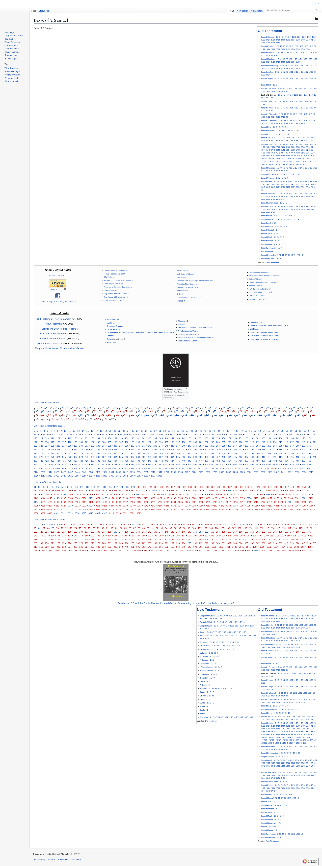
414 (286, 457)
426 (69, 461)
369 (309, 453)
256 (229, 446)
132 (297, 161)
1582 (239, 468)
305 (229, 450)
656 (41, 468)
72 (279, 153)
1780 (252, 468)
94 (279, 156)
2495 (118, 472)
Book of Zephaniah (268, 248)
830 (144, 468)
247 (178, 446)
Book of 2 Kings (267, 108)
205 (223, 442)
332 (98, 453)
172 (35, 442)
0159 (146, 498)
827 (126, 468)
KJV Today (108, 277)
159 (241, 438)
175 (52, 442)
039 (241, 487)
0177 (269, 498)
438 (138, 461)
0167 (201, 498)
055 (52, 491)
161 (252, 438)
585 (286, 464)
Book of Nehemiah (268, 131)
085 (223, 491)
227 (64, 446)
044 (270, 487)
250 (195, 446)
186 (115, 442)
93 (277, 156)
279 (81, 450)
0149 (77, 498)
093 (269, 491)
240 (138, 446)
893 (172, 468)
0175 (256, 498)
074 (161, 491)
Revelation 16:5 (113, 320)
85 (312, 153)
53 (287, 150)
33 (292, 40)
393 (166, 457)
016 (110, 487)
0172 (235, 498)
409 (258, 457)
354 (223, 453)
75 (287, 153)
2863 (132, 476)
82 (304, 153)
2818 (49, 476)
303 (218, 450)
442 (161, 461)
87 (262, 156)
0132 (247, 494)
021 (139, 487)
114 (289, 159)
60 (304, 150)
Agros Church (112, 342)
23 (267, 40)
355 (229, 453)
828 (132, 468)
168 (292, 438)
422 (47, 461)
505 (241, 464)
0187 (56, 502)
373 (52, 457)
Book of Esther (267, 134)
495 (183, 464)
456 (241, 461)
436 (126, 461)
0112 (111, 494)
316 (292, 450)
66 (264, 153)
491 (161, 464)
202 (206, 442)
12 (295, 37)
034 (213, 487)
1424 (225, 468)
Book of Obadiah (267, 230)
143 (279, 164)
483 (115, 464)
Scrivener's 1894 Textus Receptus (60, 328)
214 (275, 442)
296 (178, 450)
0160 (153, 498)
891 (161, 468)
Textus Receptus (114, 329)
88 (264, 156)
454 (229, 461)
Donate (53, 290)
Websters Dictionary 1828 (187, 287)
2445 (84, 472)
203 (212, 442)
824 (109, 468)
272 (41, 450)
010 (76, 487)
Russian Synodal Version (53, 338)
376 (69, 457)
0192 (91, 502)
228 (69, 446)
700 (92, 468)
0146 (56, 498)
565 (269, 464)
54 (289, 150)
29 (282, 40)
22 (264, 40)
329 (81, 453)
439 (144, 461)
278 (75, 450)
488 (144, 464)
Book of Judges (267, 78)
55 (292, 150)
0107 (77, 494)
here (171, 398)
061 (87, 491)
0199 (139, 502)
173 (41, 442)
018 (121, 487)
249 (189, 446)
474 (64, 464)
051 (310, 487)
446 (183, 461)
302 (212, 450)
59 (302, 150)
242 (149, 446)
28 (279, 40)
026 (167, 487)
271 (35, 450)
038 (235, 487)
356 (235, 453)
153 (206, 438)
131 (293, 161)
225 (52, 446)
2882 (146, 476)
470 (41, 464)
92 (274, 156)
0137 (275, 494)
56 (294, 150)
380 (92, 457)
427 (75, 461)
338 (132, 453)
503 (229, 464)
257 (235, 446)
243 (155, 446)
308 (246, 450)
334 (109, 453)
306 (235, 450)
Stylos (179, 294)
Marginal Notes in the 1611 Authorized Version (59, 348)
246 (172, 446)
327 (69, 453)
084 (218, 491)
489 (149, 464)
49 (277, 43)
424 (58, 461)
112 (282, 159)
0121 (171, 494)
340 (144, 453)
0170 (221, 498)
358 (246, 453)
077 (178, 491)
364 (280, 453)
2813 (297, 472)
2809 (269, 472)
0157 (132, 498)
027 (173, 487)
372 (47, 457)
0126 (206, 494)
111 (279, 159)
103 (305, 156)
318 (303, 450)
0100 (309, 491)
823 (104, 468)
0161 (159, 498)
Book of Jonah (266, 234)
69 (272, 153)
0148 (70, 498)
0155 (118, 498)
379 (87, 457)
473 (58, 464)
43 (262, 43)
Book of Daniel (266, 216)
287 (126, 450)
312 (269, 450)
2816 (36, 476)
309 (252, 450)
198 (183, 442)
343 (161, 453)
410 (263, 457)
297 (183, 450)
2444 (77, 472)
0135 (261, 494)
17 (308, 37)
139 (265, 164)
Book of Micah (266, 237)
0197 (125, 502)
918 (178, 468)
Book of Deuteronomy (269, 66)
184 (104, 442)
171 (309, 438)
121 (313, 159)
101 (298, 156)
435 (121, 461)
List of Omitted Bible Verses (189, 334)
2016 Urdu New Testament (53, 333)
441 (155, 461)
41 (312, 40)
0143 (36, 498)
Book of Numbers (268, 59)
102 (301, 156)
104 (308, 156)
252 (206, 446)
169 (298, 438)
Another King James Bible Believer (117, 280)
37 (302, 40)
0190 (77, 502)
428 (81, 461)
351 (206, 453)
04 (48, 487)
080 (195, 491)
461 (269, 461)
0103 (49, 494)
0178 (276, 498)
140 (269, 164)
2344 (49, 472)
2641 (159, 472)
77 (292, 153)
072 (149, 491)
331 (92, 453)
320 (314, 450)
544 (263, 464)
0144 (43, 498)
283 (104, 450)
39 (307, 40)
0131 (240, 494)
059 (75, 491)
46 (269, 43)
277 (69, 450)
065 (109, 491)
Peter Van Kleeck (111, 300)
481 (104, 464)
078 (183, 491)
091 (258, 491)
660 (64, 468)
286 (121, 450)
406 (241, 457)
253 (212, 446)
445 (178, 461)
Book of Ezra (266, 127)
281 (92, 450)
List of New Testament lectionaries (264, 339)
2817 (43, 476)
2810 (276, 472)
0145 (49, 498)
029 (184, 487)
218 (297, 442)
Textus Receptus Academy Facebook (57, 301)
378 (81, 457)
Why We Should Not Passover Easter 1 (266, 326)
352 (212, 453)
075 (166, 491)
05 (53, 487)
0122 (178, 494)
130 (290, 161)
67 (267, 153)
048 (292, 487)
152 (201, 438)
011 (82, 487)
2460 (98, 472)
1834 (266, 468)
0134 (254, 494)
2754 (166, 472)
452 (218, 461)
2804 (235, 472)
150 (304, 164)
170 (303, 438)
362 (269, 453)
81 (302, 153)
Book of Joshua (267, 72)
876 (155, 468)
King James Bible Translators (115, 294)
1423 (218, 468)
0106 (70, 494)
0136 (268, 494)
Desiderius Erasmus (115, 326)
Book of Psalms (267, 144)
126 (276, 161)
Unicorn (181, 324)
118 (302, 159)
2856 (84, 476)
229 (75, 446)
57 (297, 150)
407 (246, 457)
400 (206, 457)
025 (161, 487)
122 (262, 161)
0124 (192, 494)
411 (269, 457)
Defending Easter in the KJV (188, 297)
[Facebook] (57, 295)
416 (297, 457)
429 (87, 461)
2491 (111, 472)
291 (149, 450)
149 (300, 164)
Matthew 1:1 (183, 321)
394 (172, 457)
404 (229, 457)
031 (196, 487)
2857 (91, 476)
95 (282, 156)
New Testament (272, 262)
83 (307, 153)
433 (109, 461)
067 (121, 491)
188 (126, 442)
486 (132, 464)
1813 (259, 468)
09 (71, 487)
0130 (233, 494)
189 (132, 442)
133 (300, 161)
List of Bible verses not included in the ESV (195, 338)
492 (166, 464)
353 (218, 453)
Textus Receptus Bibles (113, 274)
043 (264, 487)
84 (309, 153)
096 (286, 491)
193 (155, 442)
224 (47, 446)
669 (75, 468)
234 (104, 446)
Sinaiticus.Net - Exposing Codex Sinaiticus (194, 281)
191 (144, 442)
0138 (281, 494)
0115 (131, 494)
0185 (43, 502)
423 (52, 461)
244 (161, 446)
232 (92, 446)
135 (307, 161)
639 (298, 464)
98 (289, 156)
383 (109, 457)
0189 (70, 502)
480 (98, 464)
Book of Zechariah (268, 255)
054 (47, 491)
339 (138, 453)
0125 (199, 494)
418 (309, 457)
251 (201, 446)
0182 (304, 498)
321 (35, 453)
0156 (125, 498)
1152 (198, 468)
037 (230, 487)
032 (201, 487)
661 (69, 468)
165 (275, 438)
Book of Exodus (267, 46)
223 (41, 446)
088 (241, 491)
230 (81, 446)
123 (265, 161)
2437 (70, 472)
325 (58, 453)
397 (189, 457)
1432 (232, 468)
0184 (36, 502)
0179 (283, 498)
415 (292, 457)
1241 (204, 468)
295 (172, 450)
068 (126, 491)
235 (109, 446)
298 (189, 450)
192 (149, 442)
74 (284, 153)
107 (265, 159)
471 (47, 464)
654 (309, 464)
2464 (104, 472)
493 (172, 464)
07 (62, 487)
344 (166, 453)
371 (41, 457)
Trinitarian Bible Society (186, 284)
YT (121, 300)
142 (276, 164)
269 (303, 446)
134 (304, 161)
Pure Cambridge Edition (187, 341)
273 (47, 450)
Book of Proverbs (268, 168)
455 (235, 461)
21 (262, 40)
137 (314, 161)
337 (126, 453)
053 (41, 491)
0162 (166, 498)
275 (58, 450)
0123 (185, 494)
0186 (49, 502)
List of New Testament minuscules (264, 336)
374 (58, 457)
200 (195, 442)
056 (58, 491)
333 (104, 453)
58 (299, 150)
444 (172, 461)
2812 (290, 472)
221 (314, 442)
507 (252, 464)
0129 (226, 494)
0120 (165, 494)
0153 (104, 498)
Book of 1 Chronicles (269, 114)
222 (35, 446)
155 (218, 438)
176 (58, 442)
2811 (283, 472)
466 (298, 461)
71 (277, 153)
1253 (211, 468)
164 (269, 438)
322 (41, 453)
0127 (213, 494)
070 (138, 491)
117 (299, 159)
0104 (56, 494)
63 (312, 150)
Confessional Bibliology (258, 272)
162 (258, 438)
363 (275, 453)
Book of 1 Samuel (268, 88)
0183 (311, 498)
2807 (256, 472)
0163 (173, 498)
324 (52, 453)
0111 (104, 494)
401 (212, 457)
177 (64, 442)
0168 (208, 498)
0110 (98, 494)
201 (201, 442)
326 (64, 453)
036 (224, 487)
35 (297, 40)
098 (298, 491)
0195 (111, 502)
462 (275, 461)
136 (311, 161)
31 (287, 40)
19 (313, 37)
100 (294, 156)
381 (98, 457)
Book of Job (265, 138)
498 (201, 464)
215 (280, 442)
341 (149, 453)
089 (246, 491)
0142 (309, 494)
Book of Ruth (266, 85)
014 (99, 487)
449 (201, 461)
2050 (273, 468)
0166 (194, 498)
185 (109, 442)
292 (155, 450)
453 (223, 461)
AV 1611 (180, 301)
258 (241, 446)
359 (252, 453)
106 (262, 159)
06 (57, 487)
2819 (56, 476)
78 (294, 153)
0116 (138, 494)
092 (263, 491)
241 (144, 446)
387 (132, 457)
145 (286, 164)
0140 (295, 494)
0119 (158, 494)
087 (235, 491)
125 (272, 161)
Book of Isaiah (266, 181)
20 (315, 37)
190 (138, 442)
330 (87, 453)
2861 (118, 476)
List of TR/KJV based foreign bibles (264, 332)
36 (299, 40)
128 (283, 161)
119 (306, 159)
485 (126, 464)
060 (81, 491)
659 (58, 468)
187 (121, 442)
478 (87, 464)
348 (189, 453)
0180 (290, 498)
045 (275, 487)
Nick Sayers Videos (185, 274)
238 (126, 446)
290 (144, 450)
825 (115, 468)
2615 (146, 472)
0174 (249, 498)
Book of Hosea (267, 219)
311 (263, 450)
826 (121, 468)
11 (293, 37)
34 (294, 40)
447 (189, 461)
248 (183, 446)
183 (98, 442)
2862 (125, 476)
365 (286, 453)
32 (289, 40)
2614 (139, 472)
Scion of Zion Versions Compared (262, 282)
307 (241, 450)
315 (286, 450)
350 (201, 453)
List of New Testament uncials (47, 482)
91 (272, 156)
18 (310, 37)
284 (109, 450)
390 (149, 457)
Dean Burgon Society (112, 284)
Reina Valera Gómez (49, 343)
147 (293, 164)
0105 (63, 494)
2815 (311, 472)
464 (286, 461)
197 (178, 442)
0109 (91, 494)
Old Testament (270, 31)
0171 (228, 498)
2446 (91, 472)
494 (178, 464)
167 (286, 438)
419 (314, 457)
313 (275, 450)
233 (98, 446)
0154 (111, 498)
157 (229, 438)
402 (218, 457)
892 (166, 468)
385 (121, 457)
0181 (297, 498)
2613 (132, 472)
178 (69, 442)
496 (189, 464)
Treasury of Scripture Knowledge (117, 287)
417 (303, 457)
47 (272, 43)
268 (298, 446)
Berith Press (182, 271)
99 (292, 156)
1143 (191, 468)
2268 (43, 472)
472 (52, 464)
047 (287, 487)
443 (166, 461)
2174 (36, 472)
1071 (184, 468)
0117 (144, 494)
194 (161, 442)
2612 (125, 472)
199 (189, 442)
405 (235, 457)
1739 (246, 468)
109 (272, 159)
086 (229, 491)
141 (272, 164)
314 (280, 450)
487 (138, 464)
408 (252, 457)
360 (258, 453)
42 (314, 40)
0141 (302, 494)
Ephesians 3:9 (256, 322)
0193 (98, 502)
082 (206, 491)
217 (292, 442)
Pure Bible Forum (256, 296)
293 (161, 450)
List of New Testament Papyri (47, 403)
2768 (208, 472)
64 (314, 150)
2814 (304, 472)
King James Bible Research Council (263, 276)
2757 (187, 472)
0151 (91, 498)
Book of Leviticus (268, 53)
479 (92, 464)
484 (121, 464)
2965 (159, 476)
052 (35, 491)
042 (258, 487)
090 (252, 491)
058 (69, 491)
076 (172, 491)
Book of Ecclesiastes (269, 174)
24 (269, 40)
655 (35, 468)
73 (282, 153)
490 (155, 464)
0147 (63, 498)
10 (290, 37)
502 (223, 464)
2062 (307, 468)
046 (281, 487)
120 (309, 159)
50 (279, 43)
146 (290, 164)
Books (109, 339)
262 (263, 446)
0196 (118, 502)
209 (246, 442)
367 (298, 453)
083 (212, 491)
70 (274, 153)
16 (305, 37)
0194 (104, 502)
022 (144, 487)
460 (263, 461)
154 (212, 438)
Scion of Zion (254, 279)
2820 (63, 476)
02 (39, 487)
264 (275, 446)
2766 (194, 472)
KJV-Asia (180, 277)
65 (262, 153)
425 (64, 461)
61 (307, 150)
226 (58, 446)
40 (309, 40)
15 (303, 37)
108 (269, 159)
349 (195, 453)
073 (155, 491)
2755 (173, 472)
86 (314, 153)
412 (275, 457)
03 (44, 487)
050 (304, 487)
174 (47, 442)
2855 (77, 476)
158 (235, 438)
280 (87, 450)
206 (229, 442)
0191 (84, 502)
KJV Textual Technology (259, 289)
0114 (124, 494)
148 (297, 164)
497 (195, 464)
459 (258, 461)
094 (275, 491)
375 (64, 457)
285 (115, 450)
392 (161, 457)
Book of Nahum (267, 241)
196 (172, 442)
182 (92, 442)
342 (155, 453)
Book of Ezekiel (267, 207)
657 (47, 468)
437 (132, 461)
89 (267, 156)
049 (298, 487)
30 (284, 40)
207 (235, 442)
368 (303, 453)
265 (280, 446)
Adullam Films (254, 286)
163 (263, 438)
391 (155, 457)
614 (292, 464)
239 (132, 446)
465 (292, 461)
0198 (132, 502)
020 (133, 487)
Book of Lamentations (269, 203)
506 (246, 464)
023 (150, 487)
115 (292, 159)
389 (144, 457)
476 (75, 464)
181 (87, 442)
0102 (43, 494)
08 (66, 487)
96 (284, 156)
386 (126, 457)
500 (212, 464)
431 (98, 461)
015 (104, 487)
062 (92, 491)
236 (115, 446)
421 (41, 461)
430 (92, 461)
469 (35, 464)
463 (280, 461)
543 (258, 464)
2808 (263, 472)
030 (190, 487)
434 (115, 461)
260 (252, 446)
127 (279, 161)
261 (258, 446)
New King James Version (188, 331)
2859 (104, 476)
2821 (70, 476)
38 (304, 40)
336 (121, 453)
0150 (84, 498)
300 (201, 450)
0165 (187, 498)
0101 (36, 494)
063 (98, 491)
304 (223, 450)
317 (297, 450)
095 (280, 491)
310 (258, 450)
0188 (63, 502)
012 (87, 487)
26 (274, 40)
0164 (180, 498)
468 (309, 461)
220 (309, 442)
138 (262, 164)
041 (253, 487)
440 (149, 461)
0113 (118, 494)
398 (195, 457)
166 (280, 438)
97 (287, 156)
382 (104, 457)
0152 (98, 498)
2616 (153, 472)
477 (81, 464)
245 (166, 446)
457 (246, 461)
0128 (220, 494)
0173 (242, 498)
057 (64, 491)
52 (284, 150)
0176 (263, 498)
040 (247, 487)
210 (252, 442)
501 (218, 464)
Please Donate (57, 275)
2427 (63, 472)
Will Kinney (254, 329)
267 (292, 446)
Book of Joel (266, 223)
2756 (180, 472)
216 (286, 442)
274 (52, 450)
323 (47, 453)
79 (297, 153)
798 (98, 468)
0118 (151, 494)
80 (299, 153)
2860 (111, 476)
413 (280, 457)
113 (286, 159)
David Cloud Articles (257, 299)
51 (282, 150)
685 (87, 468)
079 (189, 491)
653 (303, 464)
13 (298, 37)
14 (300, 37)
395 (178, 457)
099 (303, 491)
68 (269, 153)
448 (195, 461)
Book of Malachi (267, 259)
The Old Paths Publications (115, 270)
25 (272, 40)
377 (75, 457)
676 (81, 468)
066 (115, 491)
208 (241, 442)
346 (178, 453)
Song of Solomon (267, 178)
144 (283, 164)
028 (178, 487)
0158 (139, 498)
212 (263, 442)
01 (35, 487)
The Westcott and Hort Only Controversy (195, 328)
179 (75, 442)
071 (144, 491)
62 (309, 150)
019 (127, 487)
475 (69, 464)
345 (172, 453)
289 (138, 450)
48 (274, 43)
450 (206, 461)
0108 (84, 494)
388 (138, 457)
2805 (242, 472)
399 (201, 457)
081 (201, 491)
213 (269, 442)
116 (296, 159)
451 (212, 461)
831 (149, 468)
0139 (288, 494)
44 (264, 43)
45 (267, 43)
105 (312, 156)
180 (81, 442)
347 (183, 453)
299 (195, 450)
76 (289, 153)
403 (223, 457)
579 (280, 464)
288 (132, 450)
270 (309, 446)
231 (87, 446)
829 (138, 468)
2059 (287, 468)
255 (223, 446)
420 (35, 461)
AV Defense (181, 291)
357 (241, 453)
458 (252, 461)
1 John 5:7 (111, 323)
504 (235, 464)
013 (93, 487)
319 (309, 450)
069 (132, 491)
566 (275, 464)
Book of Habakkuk (268, 244)
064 (104, 491)
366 (292, 453)
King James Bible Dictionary (115, 297)
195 (166, 442)
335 (115, 453)
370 (35, 457)
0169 (214, 498)
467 (303, 461)
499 (206, 464)
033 (207, 487)
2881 (139, 476)
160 (246, 438)
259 (246, 446)
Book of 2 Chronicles (269, 121)
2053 (280, 468)
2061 (301, 468)
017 (116, 487)
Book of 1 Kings (267, 101)
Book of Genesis (267, 37)
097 (292, 491)
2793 (214, 472)
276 (64, 450)
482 (109, 464)
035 (218, 487)
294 (166, 450)
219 (303, 442)
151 (195, 438)
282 (98, 450)
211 (257, 442)
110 (276, 159)
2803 (228, 472)
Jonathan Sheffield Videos (259, 292)
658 (52, 468)
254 (218, 446)
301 (206, 450)
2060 (294, 468)
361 (263, 453)
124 (269, 161)
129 (286, 161)
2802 (221, 472)
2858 (98, 476)
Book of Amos (266, 226)
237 (121, 446)
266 (286, 446)
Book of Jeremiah (268, 194)
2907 (153, 476)
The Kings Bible (110, 290)
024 (156, 487)
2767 (201, 472)
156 (223, 438)
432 (104, 461)
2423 (56, 472)
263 (269, 446)
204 (218, 442)
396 (183, 457)
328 (75, 453)
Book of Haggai (267, 251)
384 (115, 457)
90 (269, 156)
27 (277, 40)
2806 (249, 472)
